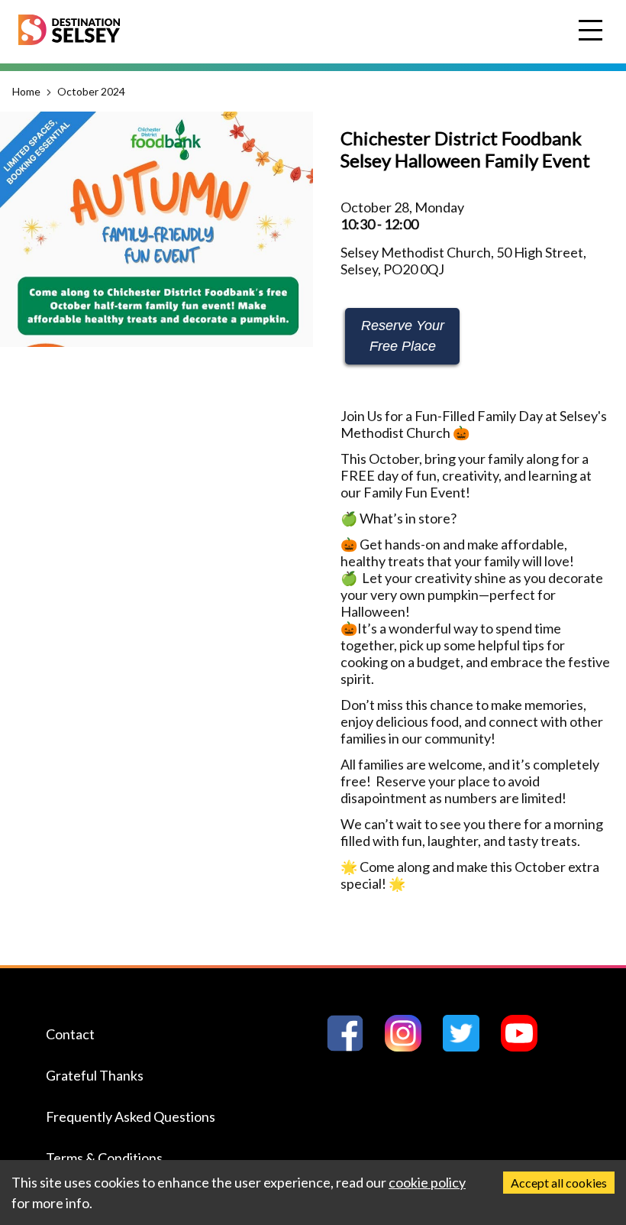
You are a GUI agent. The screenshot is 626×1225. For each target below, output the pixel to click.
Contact (70, 1034)
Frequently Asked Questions (130, 1116)
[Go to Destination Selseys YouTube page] (525, 1046)
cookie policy (427, 1182)
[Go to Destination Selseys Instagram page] (409, 1046)
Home (26, 91)
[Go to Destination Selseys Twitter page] (467, 1046)
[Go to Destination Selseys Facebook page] (351, 1046)
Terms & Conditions (104, 1157)
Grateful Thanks (95, 1075)
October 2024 (91, 91)
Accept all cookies (559, 1182)
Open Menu (592, 31)
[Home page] (69, 40)
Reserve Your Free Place (402, 336)
